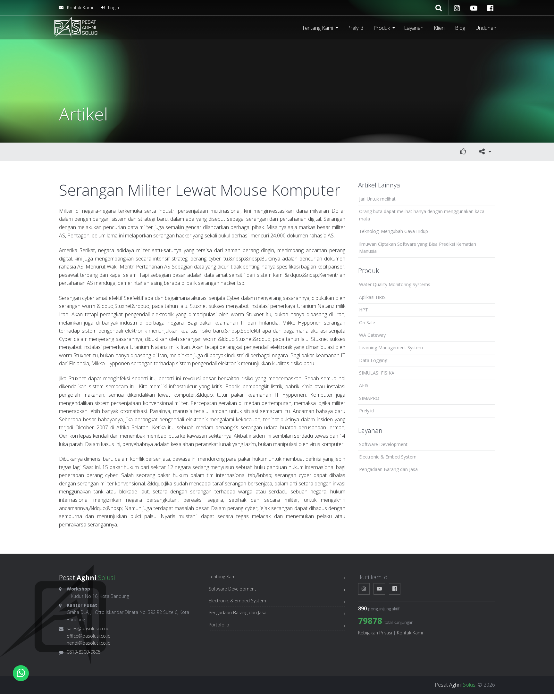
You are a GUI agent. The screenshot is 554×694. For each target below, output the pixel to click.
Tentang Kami (317, 27)
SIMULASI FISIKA (376, 373)
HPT (363, 310)
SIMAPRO (369, 398)
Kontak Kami (79, 7)
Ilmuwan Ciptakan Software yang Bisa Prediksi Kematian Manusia (417, 247)
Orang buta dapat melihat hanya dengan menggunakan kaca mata (421, 214)
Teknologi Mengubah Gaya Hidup (393, 231)
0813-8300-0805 (84, 652)
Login (113, 7)
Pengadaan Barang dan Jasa (388, 469)
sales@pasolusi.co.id (88, 628)
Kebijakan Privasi (375, 633)
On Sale (367, 322)
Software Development (383, 444)
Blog (460, 27)
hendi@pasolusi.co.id (89, 643)
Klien (439, 27)
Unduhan (485, 27)
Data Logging (373, 360)
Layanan (414, 27)
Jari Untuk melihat (377, 199)
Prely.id (355, 27)
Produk (382, 27)
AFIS (363, 385)
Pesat (455, 684)
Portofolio (219, 625)
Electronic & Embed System (387, 457)
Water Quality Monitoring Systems (394, 284)
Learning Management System (391, 347)
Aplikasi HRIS (372, 297)
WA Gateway (372, 335)
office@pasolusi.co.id (89, 636)
